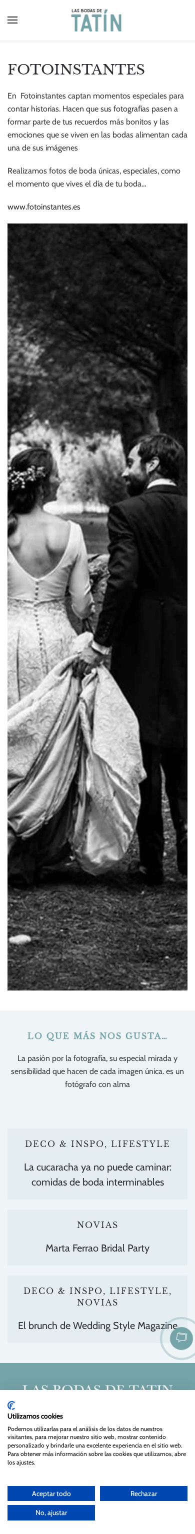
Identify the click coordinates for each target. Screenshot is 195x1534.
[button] (13, 20)
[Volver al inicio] (98, 20)
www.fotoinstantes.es (44, 207)
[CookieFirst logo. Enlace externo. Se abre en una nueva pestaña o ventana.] (11, 1405)
